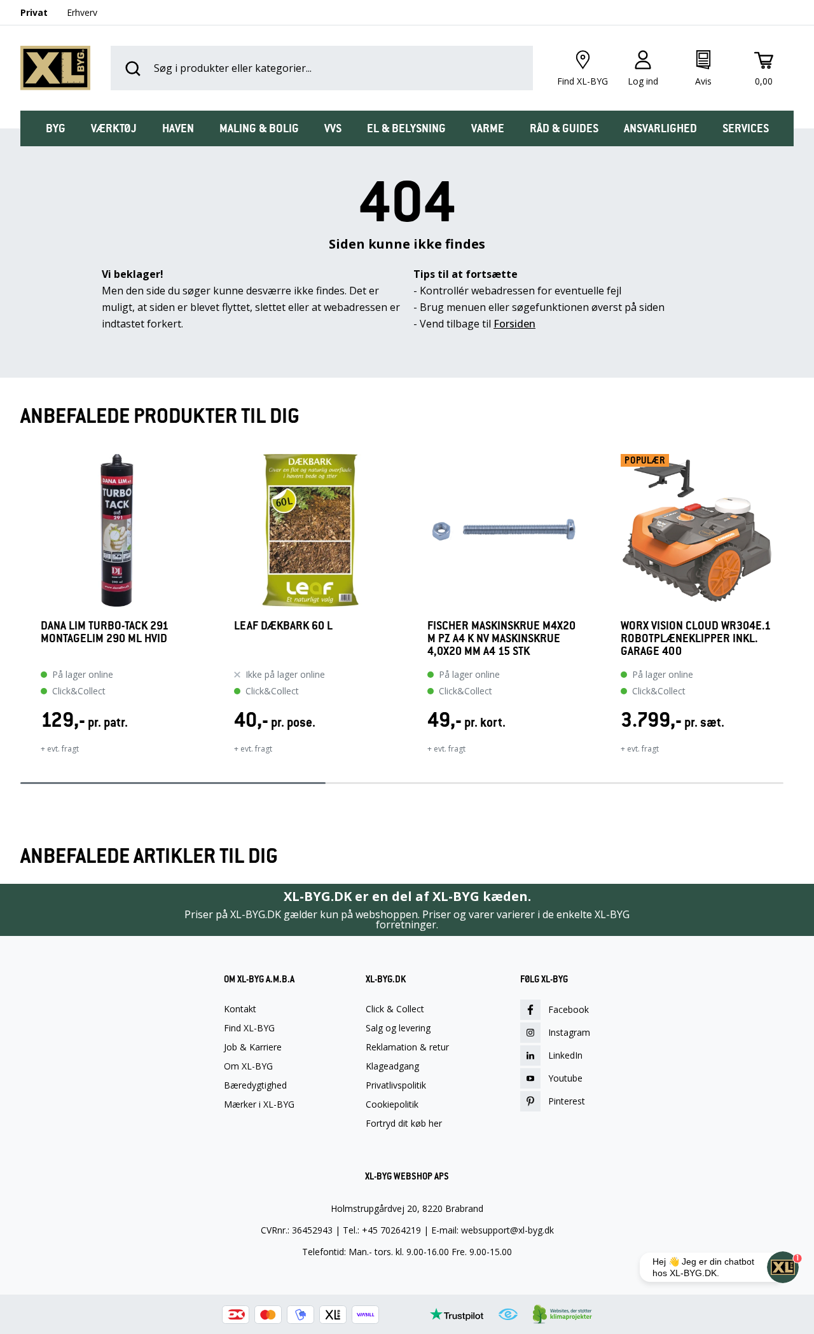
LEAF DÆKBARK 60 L (283, 626)
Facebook (568, 1009)
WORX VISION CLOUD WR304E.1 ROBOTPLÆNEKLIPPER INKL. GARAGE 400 (696, 638)
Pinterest (566, 1101)
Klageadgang (392, 1066)
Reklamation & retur (407, 1047)
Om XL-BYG (248, 1066)
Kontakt (240, 1009)
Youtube (565, 1078)
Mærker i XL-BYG (259, 1104)
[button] (20, 612)
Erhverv (82, 12)
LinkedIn (565, 1055)
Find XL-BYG (249, 1028)
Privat (34, 12)
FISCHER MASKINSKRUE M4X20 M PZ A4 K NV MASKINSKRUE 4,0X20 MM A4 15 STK (501, 638)
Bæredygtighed (255, 1085)
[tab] (56, 128)
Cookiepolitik (392, 1104)
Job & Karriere (253, 1047)
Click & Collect (395, 1009)
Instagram (569, 1032)
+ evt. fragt (60, 748)
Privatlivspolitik (396, 1085)
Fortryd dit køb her (404, 1123)
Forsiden (514, 324)
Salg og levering (398, 1028)
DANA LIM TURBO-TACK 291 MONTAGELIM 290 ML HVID (105, 632)
